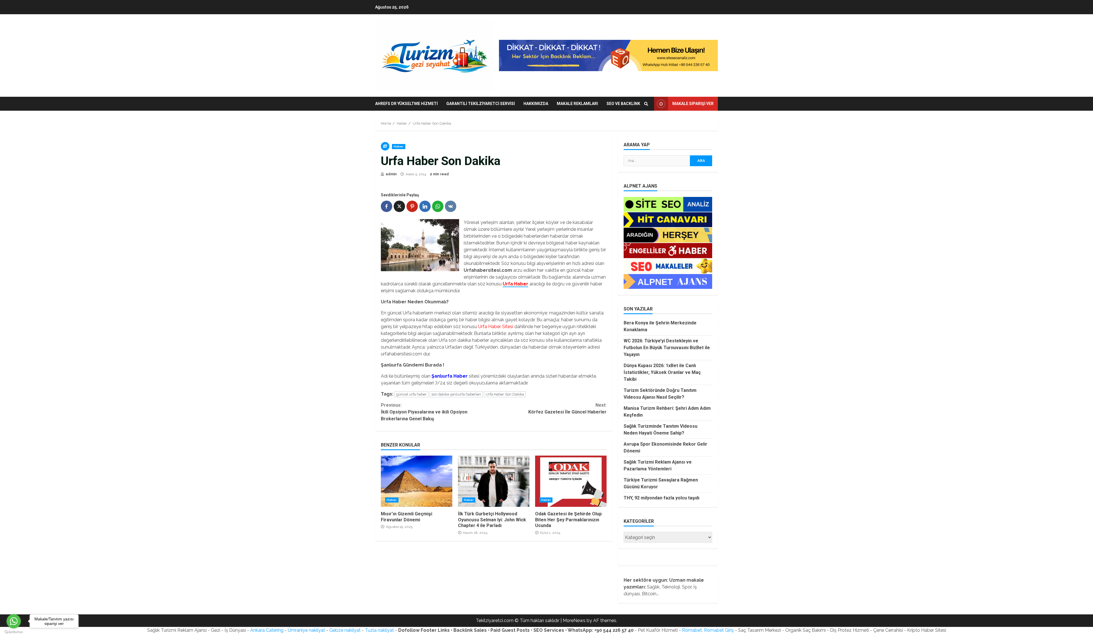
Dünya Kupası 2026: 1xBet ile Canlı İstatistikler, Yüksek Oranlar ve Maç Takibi (662, 372)
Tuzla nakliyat (379, 630)
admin (391, 174)
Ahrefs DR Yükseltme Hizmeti (406, 103)
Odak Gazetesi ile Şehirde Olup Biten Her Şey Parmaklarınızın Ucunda (571, 481)
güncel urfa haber (411, 394)
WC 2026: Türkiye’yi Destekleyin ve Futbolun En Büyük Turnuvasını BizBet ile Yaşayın (667, 347)
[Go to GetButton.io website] (14, 632)
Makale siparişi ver (693, 103)
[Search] (646, 103)
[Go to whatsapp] (14, 621)
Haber (399, 146)
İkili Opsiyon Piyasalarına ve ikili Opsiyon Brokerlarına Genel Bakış (424, 411)
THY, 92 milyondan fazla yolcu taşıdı (661, 498)
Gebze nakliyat (345, 630)
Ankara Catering (266, 630)
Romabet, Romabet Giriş (708, 630)
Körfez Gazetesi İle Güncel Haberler (567, 408)
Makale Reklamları (577, 103)
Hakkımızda (535, 103)
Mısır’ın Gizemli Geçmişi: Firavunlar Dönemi (416, 481)
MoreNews (574, 620)
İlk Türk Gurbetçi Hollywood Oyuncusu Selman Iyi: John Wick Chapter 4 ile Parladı (493, 481)
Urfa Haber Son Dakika (505, 394)
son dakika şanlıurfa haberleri (456, 394)
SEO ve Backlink (623, 103)
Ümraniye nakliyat (306, 630)
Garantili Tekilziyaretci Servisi (480, 103)
